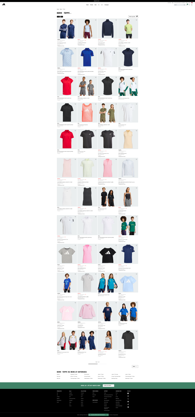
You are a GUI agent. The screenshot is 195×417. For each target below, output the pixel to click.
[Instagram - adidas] (132, 396)
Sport (102, 4)
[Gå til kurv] (192, 5)
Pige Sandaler (86, 374)
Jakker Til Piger (101, 374)
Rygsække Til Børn (74, 374)
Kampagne (107, 4)
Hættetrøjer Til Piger (129, 378)
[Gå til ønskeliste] (189, 5)
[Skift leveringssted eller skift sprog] (192, 3)
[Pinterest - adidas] (132, 401)
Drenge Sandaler (87, 376)
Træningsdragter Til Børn (75, 378)
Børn (96, 4)
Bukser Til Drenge (74, 376)
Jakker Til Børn (128, 374)
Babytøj (58, 374)
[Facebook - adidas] (132, 393)
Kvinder (91, 4)
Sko (98, 4)
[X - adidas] (132, 399)
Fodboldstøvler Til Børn (88, 378)
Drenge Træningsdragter (116, 376)
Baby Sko (58, 378)
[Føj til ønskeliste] (75, 20)
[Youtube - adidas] (132, 407)
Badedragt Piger (114, 378)
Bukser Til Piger (101, 376)
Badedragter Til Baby (102, 378)
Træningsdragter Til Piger (130, 376)
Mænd (87, 4)
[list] (92, 16)
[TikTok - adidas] (132, 404)
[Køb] (3, 4)
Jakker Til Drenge (115, 374)
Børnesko (58, 376)
